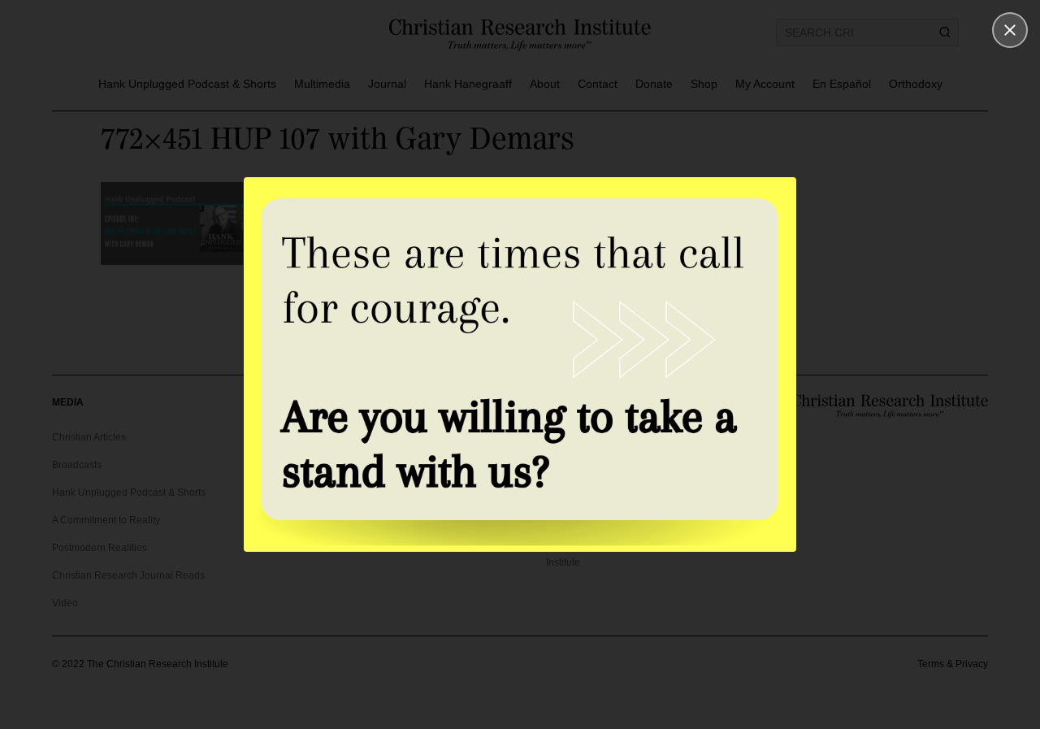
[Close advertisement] (1010, 30)
